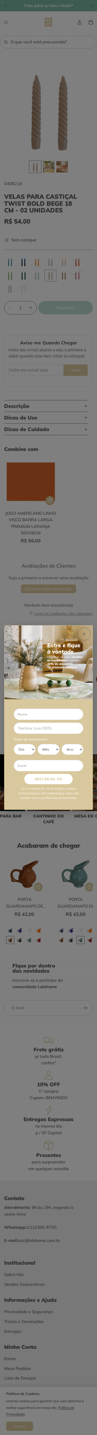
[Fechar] (84, 634)
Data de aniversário (31, 739)
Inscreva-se (49, 779)
